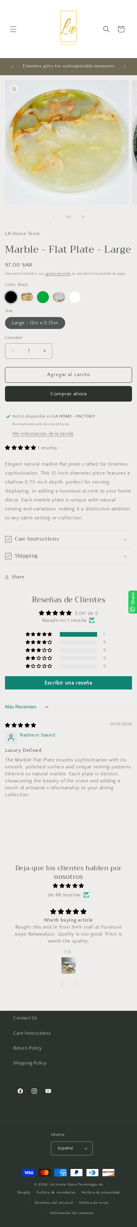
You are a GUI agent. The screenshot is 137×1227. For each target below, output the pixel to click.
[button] (13, 29)
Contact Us (25, 1018)
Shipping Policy (30, 1063)
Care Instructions (32, 1033)
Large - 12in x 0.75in (35, 323)
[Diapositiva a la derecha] (83, 217)
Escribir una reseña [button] (68, 683)
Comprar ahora (69, 394)
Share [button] (18, 577)
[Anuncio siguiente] (124, 66)
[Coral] (27, 297)
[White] (75, 297)
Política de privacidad (101, 1193)
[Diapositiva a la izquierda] (54, 217)
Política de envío (94, 1203)
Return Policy (27, 1048)
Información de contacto (71, 1213)
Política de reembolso (56, 1193)
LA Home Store (63, 1185)
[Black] (11, 297)
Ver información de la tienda (42, 433)
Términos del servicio (54, 1203)
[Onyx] (59, 297)
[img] (20, 725)
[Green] (43, 297)
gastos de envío (58, 274)
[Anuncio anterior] (12, 66)
